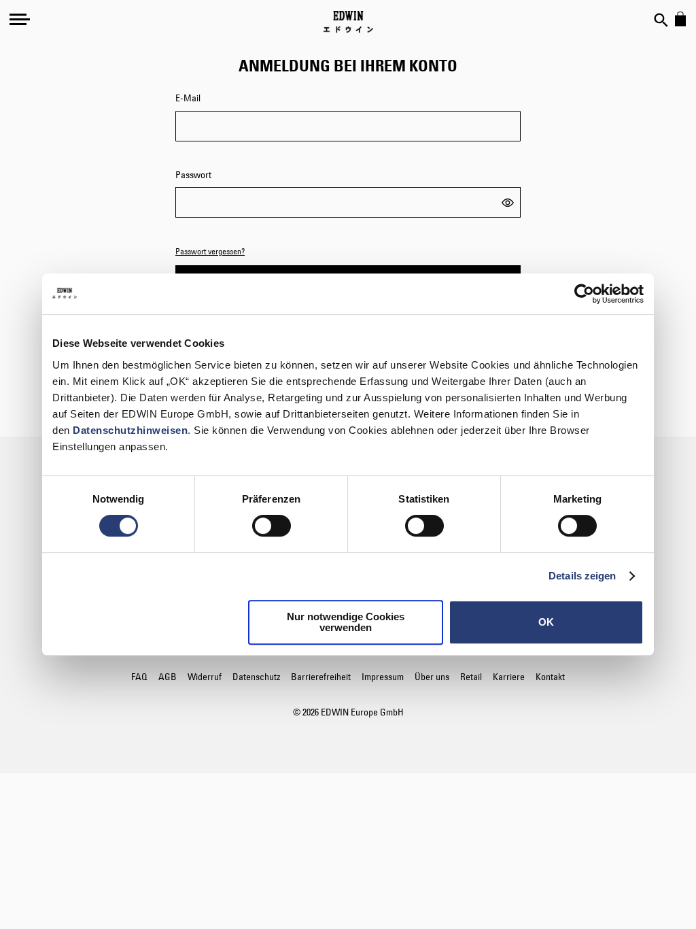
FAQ (139, 677)
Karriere (509, 677)
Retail (471, 677)
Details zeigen (582, 575)
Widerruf (205, 677)
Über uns (432, 677)
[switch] (271, 527)
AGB (167, 677)
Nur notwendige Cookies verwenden (345, 622)
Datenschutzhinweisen (130, 430)
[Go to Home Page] (348, 22)
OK (546, 622)
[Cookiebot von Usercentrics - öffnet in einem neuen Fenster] (584, 294)
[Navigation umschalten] (20, 19)
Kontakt (550, 677)
